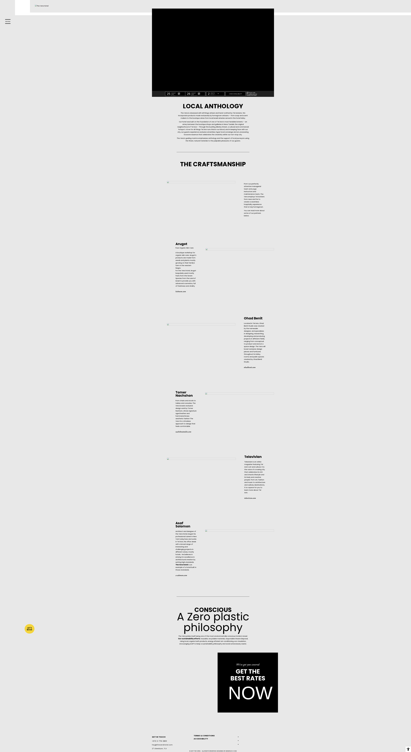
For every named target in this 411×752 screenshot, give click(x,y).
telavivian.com (250, 498)
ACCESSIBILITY (201, 739)
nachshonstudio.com (183, 431)
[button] (175, 94)
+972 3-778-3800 (159, 741)
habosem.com (181, 291)
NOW (250, 693)
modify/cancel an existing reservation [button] (251, 94)
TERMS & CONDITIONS (204, 735)
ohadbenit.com (250, 367)
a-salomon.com (181, 575)
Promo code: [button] (252, 92)
